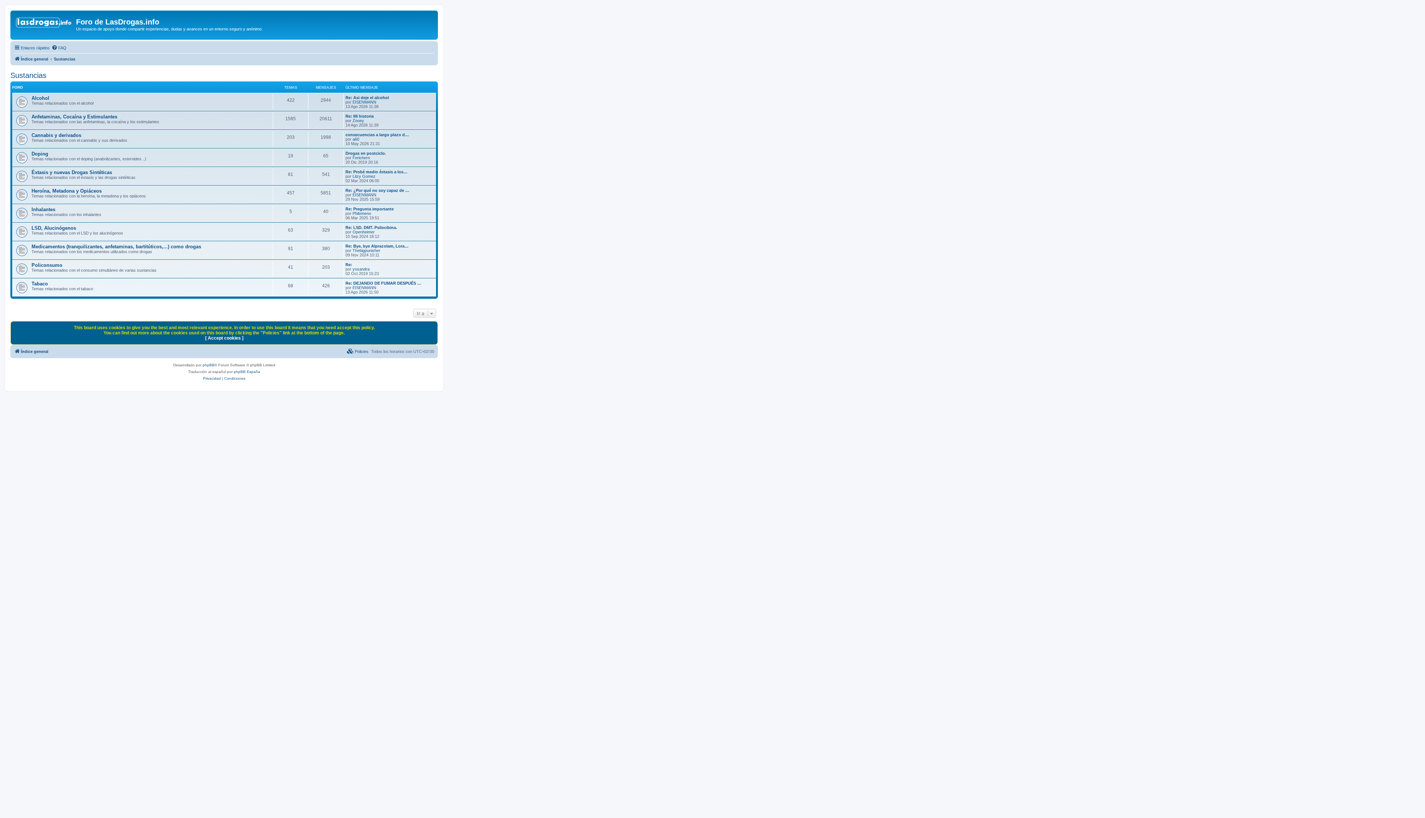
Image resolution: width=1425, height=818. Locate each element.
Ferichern (361, 158)
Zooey (358, 120)
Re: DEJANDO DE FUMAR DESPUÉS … (383, 283)
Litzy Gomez (364, 176)
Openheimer (364, 232)
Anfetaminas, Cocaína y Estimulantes (74, 117)
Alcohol (40, 98)
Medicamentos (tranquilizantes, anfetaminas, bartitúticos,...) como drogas (116, 246)
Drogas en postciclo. (365, 153)
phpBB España (247, 372)
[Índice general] (44, 24)
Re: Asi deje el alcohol (367, 97)
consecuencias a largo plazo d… (377, 134)
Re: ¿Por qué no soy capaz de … (377, 190)
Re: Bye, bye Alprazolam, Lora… (377, 246)
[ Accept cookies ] (224, 338)
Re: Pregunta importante (369, 209)
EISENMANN (364, 102)
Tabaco (40, 284)
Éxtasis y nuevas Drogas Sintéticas (72, 172)
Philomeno (362, 213)
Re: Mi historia (359, 116)
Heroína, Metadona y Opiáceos (67, 191)
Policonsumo (47, 265)
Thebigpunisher (366, 250)
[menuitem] (59, 47)
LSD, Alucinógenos (54, 228)
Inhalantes (43, 209)
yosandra (361, 269)
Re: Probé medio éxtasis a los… (376, 172)
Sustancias (28, 75)
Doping (40, 154)
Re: (348, 264)
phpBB (208, 365)
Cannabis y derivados (56, 135)
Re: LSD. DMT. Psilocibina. (371, 227)
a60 (356, 139)
